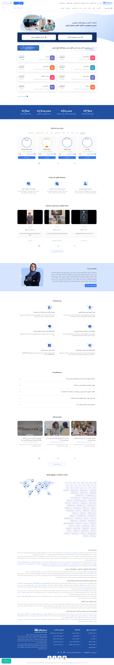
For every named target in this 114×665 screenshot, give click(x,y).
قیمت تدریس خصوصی (74, 644)
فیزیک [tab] (63, 132)
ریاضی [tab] (77, 132)
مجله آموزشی (76, 636)
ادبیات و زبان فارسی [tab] (40, 132)
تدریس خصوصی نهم (28, 583)
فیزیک (89, 8)
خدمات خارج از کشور (85, 3)
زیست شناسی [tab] (57, 132)
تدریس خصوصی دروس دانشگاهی (90, 571)
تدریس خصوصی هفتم (48, 583)
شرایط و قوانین (92, 647)
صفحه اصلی (99, 3)
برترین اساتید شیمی (57, 641)
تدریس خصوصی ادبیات (65, 564)
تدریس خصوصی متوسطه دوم (85, 590)
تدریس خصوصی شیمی (85, 564)
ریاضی (93, 8)
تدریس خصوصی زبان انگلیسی (42, 564)
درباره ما (94, 636)
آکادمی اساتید (75, 639)
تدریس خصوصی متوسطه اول (80, 585)
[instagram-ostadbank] (58, 653)
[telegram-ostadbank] (61, 653)
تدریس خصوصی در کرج (73, 615)
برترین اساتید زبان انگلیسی (56, 633)
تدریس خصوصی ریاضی (36, 562)
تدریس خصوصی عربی (75, 564)
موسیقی (63, 8)
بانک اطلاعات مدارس (74, 641)
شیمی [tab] (51, 132)
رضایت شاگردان (93, 3)
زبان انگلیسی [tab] (31, 132)
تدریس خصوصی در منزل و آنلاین (32, 636)
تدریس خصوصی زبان (31, 564)
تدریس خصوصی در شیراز (26, 614)
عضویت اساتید (75, 633)
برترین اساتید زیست (57, 644)
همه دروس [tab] (82, 132)
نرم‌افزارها (68, 8)
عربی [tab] (47, 132)
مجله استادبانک (76, 3)
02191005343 (87, 652)
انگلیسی (99, 8)
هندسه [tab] (72, 132)
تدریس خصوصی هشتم (38, 583)
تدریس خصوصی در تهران (49, 614)
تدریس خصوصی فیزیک (55, 564)
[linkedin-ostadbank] (64, 653)
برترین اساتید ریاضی (57, 636)
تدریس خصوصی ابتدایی (66, 573)
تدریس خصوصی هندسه (26, 562)
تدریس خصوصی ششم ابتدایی (31, 641)
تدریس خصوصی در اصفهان (37, 614)
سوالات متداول (69, 3)
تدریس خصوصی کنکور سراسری (27, 596)
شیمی (84, 8)
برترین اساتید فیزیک (57, 639)
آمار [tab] (68, 132)
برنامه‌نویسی (74, 8)
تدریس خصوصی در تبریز (83, 615)
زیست (80, 8)
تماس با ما (93, 639)
